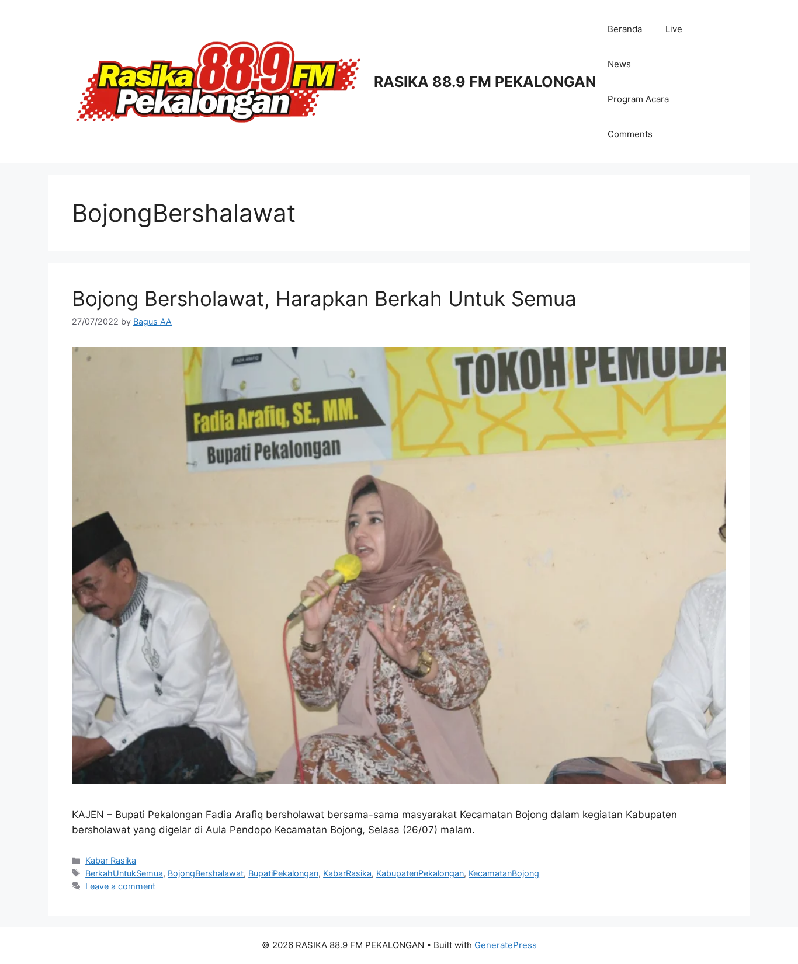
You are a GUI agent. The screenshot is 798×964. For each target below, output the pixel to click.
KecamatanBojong (504, 873)
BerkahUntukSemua (124, 873)
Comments (630, 134)
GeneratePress (505, 945)
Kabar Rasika (110, 860)
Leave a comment (120, 886)
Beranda (625, 28)
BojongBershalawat (206, 873)
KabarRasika (347, 873)
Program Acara (638, 99)
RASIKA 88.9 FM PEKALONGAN (485, 82)
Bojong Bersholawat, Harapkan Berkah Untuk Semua (324, 298)
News (619, 63)
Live (673, 28)
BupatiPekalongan (283, 873)
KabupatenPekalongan (420, 873)
